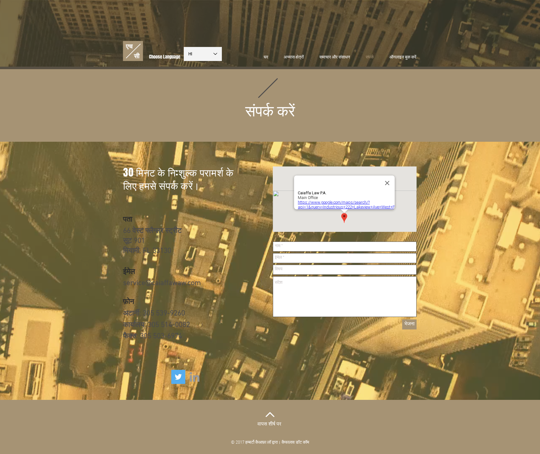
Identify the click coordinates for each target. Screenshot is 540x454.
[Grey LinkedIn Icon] (195, 377)
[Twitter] (178, 377)
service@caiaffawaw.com (162, 283)
